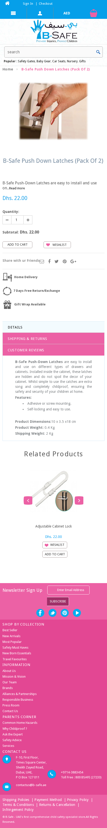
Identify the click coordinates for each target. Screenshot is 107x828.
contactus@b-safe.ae (31, 785)
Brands (7, 688)
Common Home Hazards (19, 723)
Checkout (46, 3)
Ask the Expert (12, 734)
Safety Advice (12, 740)
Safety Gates (26, 61)
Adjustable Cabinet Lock (53, 526)
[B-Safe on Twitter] (52, 613)
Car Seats (58, 61)
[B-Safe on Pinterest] (64, 613)
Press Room (10, 705)
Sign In (28, 3)
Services (8, 746)
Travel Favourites (14, 659)
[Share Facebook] (49, 262)
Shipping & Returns (27, 339)
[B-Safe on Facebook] (40, 613)
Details (15, 327)
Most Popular (12, 642)
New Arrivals (11, 636)
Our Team (9, 682)
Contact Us (10, 711)
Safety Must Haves (15, 647)
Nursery (72, 61)
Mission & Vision (14, 676)
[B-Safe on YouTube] (77, 613)
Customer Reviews (26, 350)
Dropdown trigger (40, 13)
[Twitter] (56, 262)
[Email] (42, 262)
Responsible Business (17, 699)
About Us (9, 671)
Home (7, 69)
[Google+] (73, 262)
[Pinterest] (64, 262)
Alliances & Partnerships (19, 694)
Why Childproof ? (14, 728)
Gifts (82, 61)
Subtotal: (10, 232)
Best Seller (9, 630)
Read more (17, 188)
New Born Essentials (16, 653)
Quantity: (10, 212)
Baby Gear (43, 61)
